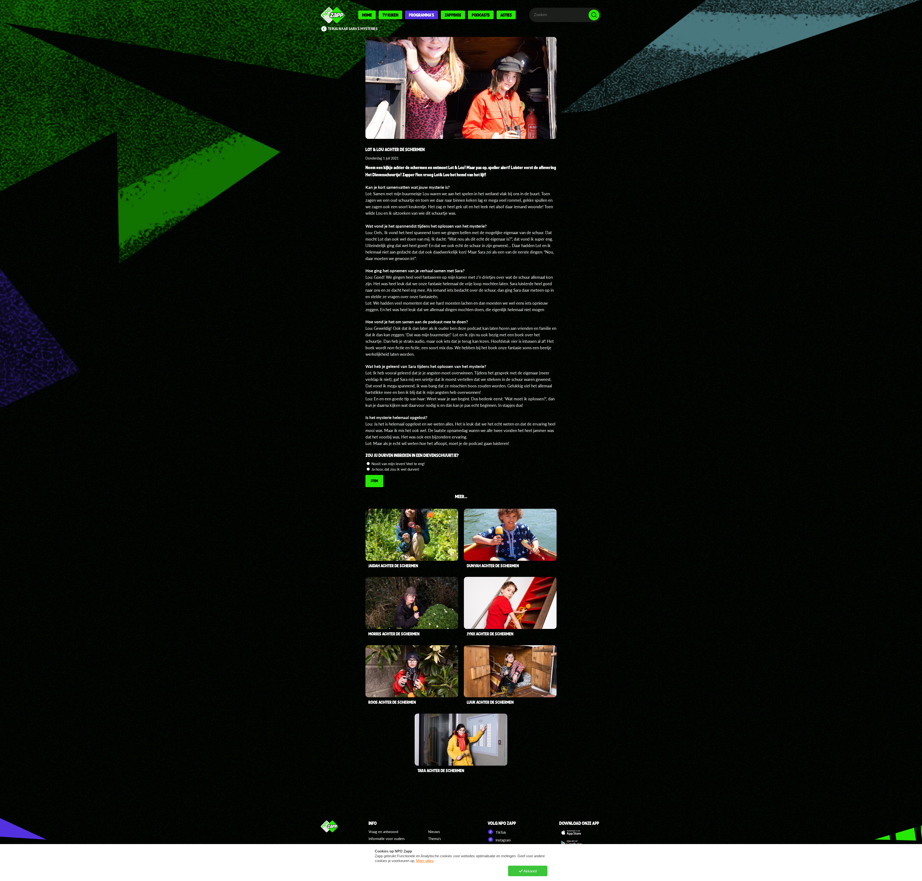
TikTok (500, 832)
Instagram (503, 840)
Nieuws (434, 831)
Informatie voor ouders (387, 838)
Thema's (434, 838)
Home (367, 15)
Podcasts (481, 15)
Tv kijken (390, 15)
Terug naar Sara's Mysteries (353, 29)
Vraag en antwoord (383, 831)
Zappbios (453, 15)
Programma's (421, 15)
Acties (506, 15)
